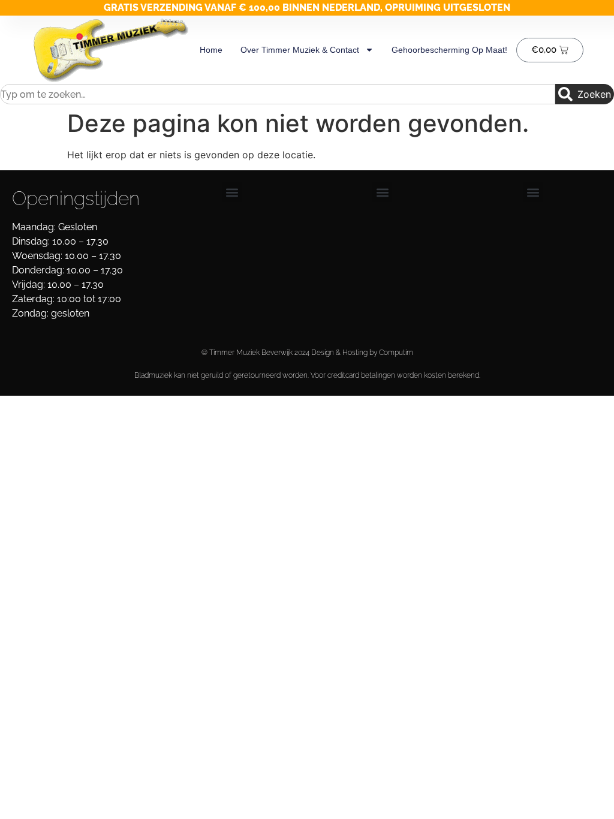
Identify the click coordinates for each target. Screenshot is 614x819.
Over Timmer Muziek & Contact (299, 50)
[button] (232, 192)
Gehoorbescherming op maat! (449, 50)
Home (211, 50)
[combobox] (277, 94)
